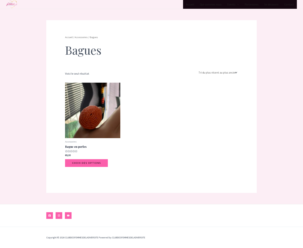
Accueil (190, 4)
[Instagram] (59, 215)
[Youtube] (68, 215)
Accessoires (81, 37)
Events (231, 4)
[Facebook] (49, 215)
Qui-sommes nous (211, 4)
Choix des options (86, 163)
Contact (289, 4)
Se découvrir (271, 4)
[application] (237, 4)
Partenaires (252, 4)
